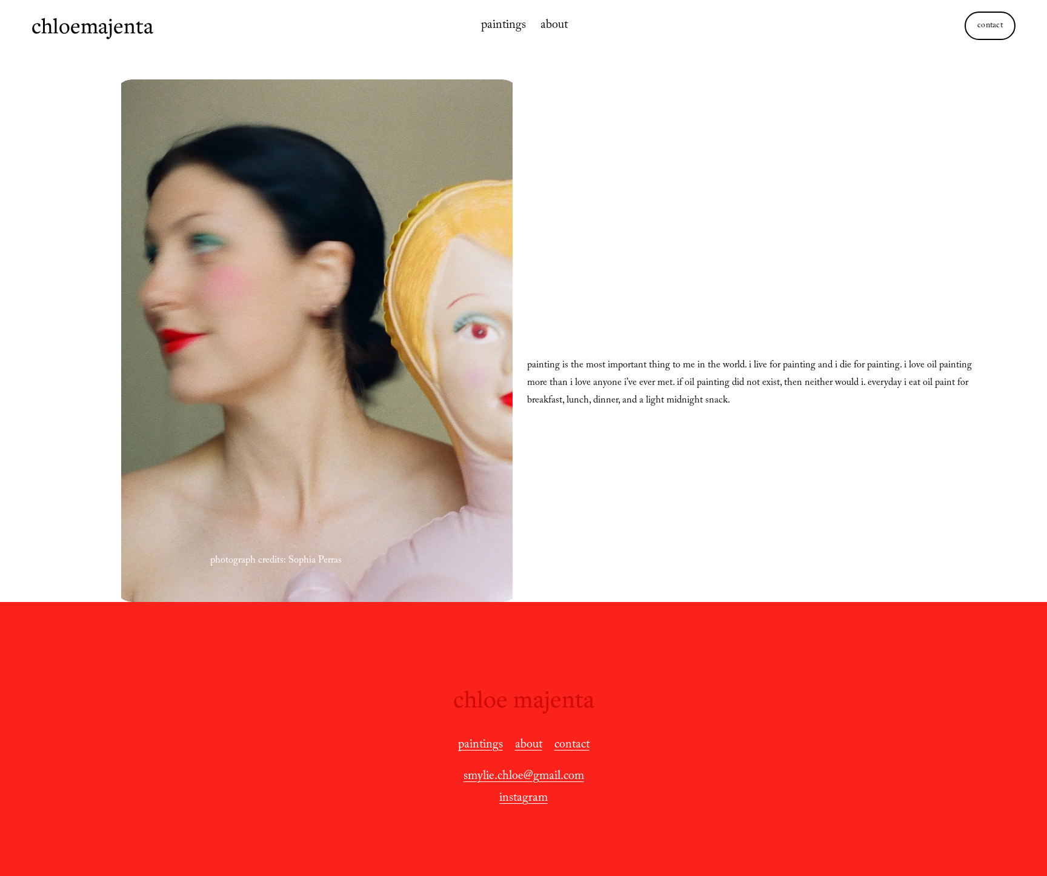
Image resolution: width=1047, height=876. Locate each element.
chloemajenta (92, 25)
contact (990, 26)
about (554, 26)
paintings (503, 26)
